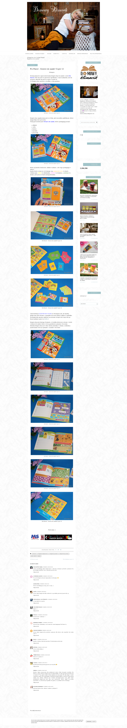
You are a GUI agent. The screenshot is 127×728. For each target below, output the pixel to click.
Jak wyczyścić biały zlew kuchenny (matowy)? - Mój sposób (88, 235)
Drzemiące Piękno (38, 622)
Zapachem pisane (37, 607)
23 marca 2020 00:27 (42, 662)
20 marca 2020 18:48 (48, 622)
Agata (34, 591)
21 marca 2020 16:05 (45, 654)
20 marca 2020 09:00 (48, 566)
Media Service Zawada (35, 556)
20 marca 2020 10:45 (47, 576)
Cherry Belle (36, 654)
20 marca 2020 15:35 (47, 607)
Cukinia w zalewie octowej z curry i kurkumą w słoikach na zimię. (88, 279)
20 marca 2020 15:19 (52, 599)
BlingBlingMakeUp (38, 686)
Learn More (89, 721)
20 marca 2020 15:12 (41, 591)
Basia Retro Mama (37, 566)
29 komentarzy (94, 260)
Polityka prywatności (96, 53)
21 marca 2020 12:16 (46, 630)
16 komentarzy (94, 282)
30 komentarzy (94, 199)
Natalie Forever (37, 630)
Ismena (35, 670)
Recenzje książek (40, 53)
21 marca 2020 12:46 (42, 639)
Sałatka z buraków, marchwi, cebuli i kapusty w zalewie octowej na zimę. (88, 196)
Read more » (82, 199)
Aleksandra (36, 583)
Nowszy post (34, 559)
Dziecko (49, 53)
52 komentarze (94, 220)
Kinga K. (35, 614)
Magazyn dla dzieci (64, 553)
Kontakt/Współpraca (82, 53)
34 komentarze (94, 238)
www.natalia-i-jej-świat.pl (40, 599)
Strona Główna (29, 53)
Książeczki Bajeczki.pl (43, 553)
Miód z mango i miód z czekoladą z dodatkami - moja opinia (87, 217)
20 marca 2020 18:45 (42, 614)
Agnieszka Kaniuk (37, 576)
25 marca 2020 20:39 (48, 686)
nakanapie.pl (83, 295)
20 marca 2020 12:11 (44, 583)
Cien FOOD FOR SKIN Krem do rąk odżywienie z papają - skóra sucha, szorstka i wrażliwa (88, 256)
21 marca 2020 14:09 (42, 647)
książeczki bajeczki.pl (63, 317)
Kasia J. (35, 639)
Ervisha (35, 647)
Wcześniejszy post (68, 559)
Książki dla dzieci (54, 553)
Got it (94, 721)
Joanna (35, 662)
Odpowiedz (36, 572)
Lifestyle (64, 53)
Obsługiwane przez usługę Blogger (36, 57)
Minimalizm (72, 53)
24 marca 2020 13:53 (42, 670)
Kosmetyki (56, 53)
